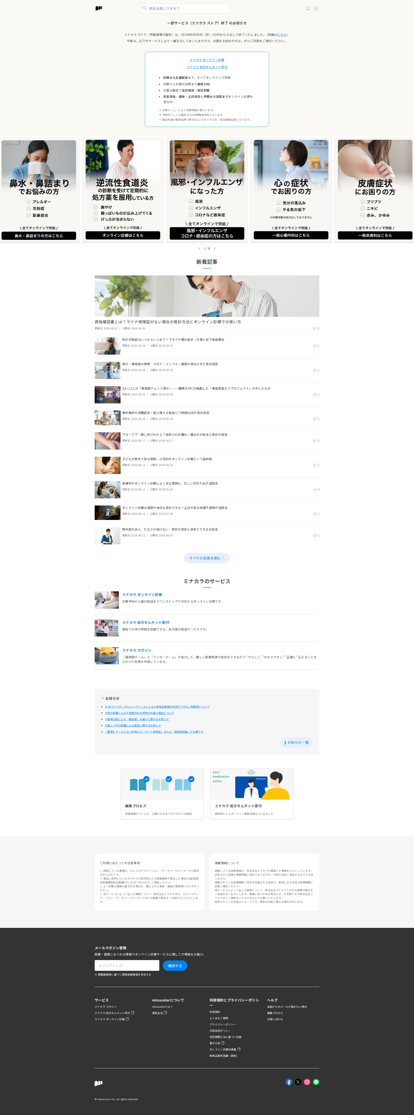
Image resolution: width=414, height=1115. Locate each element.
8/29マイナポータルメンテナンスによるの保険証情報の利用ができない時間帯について (157, 706)
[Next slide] (214, 248)
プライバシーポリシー (223, 1024)
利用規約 (215, 1012)
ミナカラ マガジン (106, 1006)
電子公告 (215, 1043)
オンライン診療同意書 (223, 1049)
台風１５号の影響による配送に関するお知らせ (133, 725)
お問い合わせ (275, 1019)
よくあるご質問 (219, 1018)
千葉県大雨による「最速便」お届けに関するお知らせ (137, 719)
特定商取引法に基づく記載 (226, 1037)
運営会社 (157, 1013)
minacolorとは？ (162, 1006)
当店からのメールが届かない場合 (287, 1006)
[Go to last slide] (199, 248)
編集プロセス (275, 1013)
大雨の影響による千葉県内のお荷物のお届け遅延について (139, 713)
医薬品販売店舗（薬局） (224, 1055)
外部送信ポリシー (220, 1030)
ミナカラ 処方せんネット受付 (112, 1013)
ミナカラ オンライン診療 (110, 1019)
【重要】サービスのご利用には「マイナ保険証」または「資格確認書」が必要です (154, 731)
